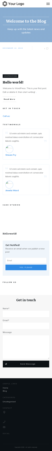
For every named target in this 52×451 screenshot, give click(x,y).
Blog (5, 391)
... (36, 92)
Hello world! (26, 223)
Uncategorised (10, 76)
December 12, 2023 (13, 48)
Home (5, 388)
